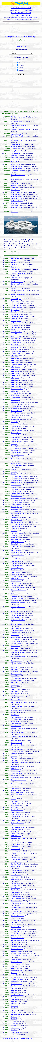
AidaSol (13, 1008)
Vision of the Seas (17, 879)
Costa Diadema (16, 947)
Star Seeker (15, 408)
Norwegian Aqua (16, 482)
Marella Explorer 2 (17, 717)
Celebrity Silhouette (17, 509)
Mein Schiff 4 (15, 669)
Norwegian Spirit (16, 743)
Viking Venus (15, 373)
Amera (13, 404)
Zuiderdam (14, 613)
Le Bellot (14, 318)
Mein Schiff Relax (16, 559)
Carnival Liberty (16, 857)
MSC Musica (15, 877)
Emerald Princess (16, 870)
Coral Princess (15, 463)
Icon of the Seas (16, 465)
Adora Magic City (16, 981)
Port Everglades (33, 18)
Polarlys (13, 1034)
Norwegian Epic (16, 771)
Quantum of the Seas (18, 838)
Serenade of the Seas (18, 652)
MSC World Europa (17, 579)
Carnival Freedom (17, 864)
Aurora (13, 712)
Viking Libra (15, 358)
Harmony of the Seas (18, 607)
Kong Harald (15, 1032)
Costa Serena (15, 888)
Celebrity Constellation (18, 498)
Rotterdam (14, 758)
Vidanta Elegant (16, 299)
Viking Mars (15, 371)
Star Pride (14, 422)
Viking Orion (15, 378)
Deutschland (15, 574)
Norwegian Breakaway (18, 780)
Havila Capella (15, 849)
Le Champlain (15, 327)
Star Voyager (15, 685)
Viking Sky (14, 380)
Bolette (13, 474)
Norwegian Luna (16, 478)
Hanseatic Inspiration (18, 273)
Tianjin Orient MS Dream (19, 702)
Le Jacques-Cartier (17, 316)
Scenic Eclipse (15, 164)
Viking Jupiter (15, 375)
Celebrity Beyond (16, 493)
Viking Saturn (15, 367)
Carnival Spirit (15, 585)
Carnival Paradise (17, 911)
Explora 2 (14, 260)
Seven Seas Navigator (18, 290)
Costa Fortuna (15, 803)
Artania (13, 790)
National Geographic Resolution (21, 129)
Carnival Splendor (17, 810)
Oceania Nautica (16, 430)
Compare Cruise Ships (23, 20)
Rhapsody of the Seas (18, 853)
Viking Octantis (15, 153)
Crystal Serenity (16, 134)
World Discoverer (16, 334)
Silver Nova (14, 157)
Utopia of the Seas (17, 546)
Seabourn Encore (16, 207)
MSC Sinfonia (15, 964)
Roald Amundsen (16, 901)
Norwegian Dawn (16, 671)
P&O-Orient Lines (11, 20)
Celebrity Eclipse (16, 507)
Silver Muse (14, 212)
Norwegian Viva (16, 476)
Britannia (14, 756)
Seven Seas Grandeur (18, 170)
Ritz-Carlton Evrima (17, 140)
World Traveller (16, 336)
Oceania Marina (16, 347)
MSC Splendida (16, 561)
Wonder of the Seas (17, 555)
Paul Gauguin (15, 301)
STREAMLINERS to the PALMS (21, 8)
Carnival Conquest (17, 890)
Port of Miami (24, 18)
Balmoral (14, 1012)
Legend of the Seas (17, 455)
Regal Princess (16, 723)
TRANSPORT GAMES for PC (21, 15)
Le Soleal (14, 428)
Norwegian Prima (16, 480)
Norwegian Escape (17, 751)
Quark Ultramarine (17, 282)
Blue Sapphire (15, 402)
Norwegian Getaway (17, 777)
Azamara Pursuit (16, 411)
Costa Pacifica (15, 846)
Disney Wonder (16, 397)
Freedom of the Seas (18, 903)
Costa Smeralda (16, 951)
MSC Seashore (16, 788)
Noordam (14, 596)
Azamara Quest (16, 433)
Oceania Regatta (16, 406)
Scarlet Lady (15, 648)
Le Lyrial (14, 424)
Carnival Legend (16, 576)
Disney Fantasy (16, 351)
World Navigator (16, 338)
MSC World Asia (16, 539)
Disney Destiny (16, 305)
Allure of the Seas (17, 663)
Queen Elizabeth (16, 496)
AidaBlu (13, 1010)
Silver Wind (14, 264)
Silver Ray (14, 155)
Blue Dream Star (16, 1014)
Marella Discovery (17, 792)
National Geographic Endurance (21, 125)
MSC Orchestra (16, 829)
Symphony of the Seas (18, 513)
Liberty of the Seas (17, 696)
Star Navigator (15, 395)
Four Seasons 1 (16, 149)
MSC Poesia (15, 814)
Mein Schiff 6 (15, 682)
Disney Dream (15, 353)
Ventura (13, 799)
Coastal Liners (16, 18)
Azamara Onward (16, 450)
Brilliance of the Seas (18, 656)
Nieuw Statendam (17, 773)
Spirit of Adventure (17, 389)
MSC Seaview (15, 892)
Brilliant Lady (15, 617)
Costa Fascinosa (16, 862)
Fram (13, 872)
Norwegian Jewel (16, 639)
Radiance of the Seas (18, 620)
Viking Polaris (15, 151)
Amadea (14, 349)
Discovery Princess (17, 700)
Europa (13, 267)
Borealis (13, 487)
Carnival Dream (16, 920)
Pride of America (16, 914)
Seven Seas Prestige (17, 136)
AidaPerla (14, 942)
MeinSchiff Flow (16, 550)
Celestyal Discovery (17, 997)
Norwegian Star (16, 678)
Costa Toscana (16, 959)
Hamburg (14, 753)
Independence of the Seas (19, 762)
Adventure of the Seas (18, 602)
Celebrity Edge (16, 452)
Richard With (15, 1025)
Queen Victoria (16, 504)
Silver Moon (14, 203)
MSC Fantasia (15, 572)
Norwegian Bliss (16, 600)
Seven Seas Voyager (18, 294)
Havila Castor (15, 844)
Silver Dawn (14, 205)
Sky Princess (15, 715)
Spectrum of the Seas (18, 728)
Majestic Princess (16, 680)
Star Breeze (15, 419)
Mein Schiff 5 (15, 691)
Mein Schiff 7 (15, 760)
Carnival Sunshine (17, 977)
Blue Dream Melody (17, 995)
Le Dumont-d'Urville (17, 323)
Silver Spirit (14, 183)
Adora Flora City (16, 970)
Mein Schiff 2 (15, 801)
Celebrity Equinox (16, 500)
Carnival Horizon (16, 931)
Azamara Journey (17, 417)
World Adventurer (16, 332)
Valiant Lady (15, 635)
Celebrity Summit (16, 520)
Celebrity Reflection (17, 587)
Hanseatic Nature (16, 278)
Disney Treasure (16, 307)
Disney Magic (15, 400)
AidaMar (14, 1003)
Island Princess (16, 437)
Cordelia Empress (17, 979)
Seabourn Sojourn (17, 196)
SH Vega (13, 185)
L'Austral (14, 435)
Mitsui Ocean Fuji (16, 198)
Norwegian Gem (16, 650)
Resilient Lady (15, 632)
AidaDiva (14, 992)
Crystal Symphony (17, 144)
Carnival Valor (15, 883)
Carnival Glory (15, 885)
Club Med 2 (15, 469)
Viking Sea (14, 382)
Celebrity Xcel (15, 489)
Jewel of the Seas (17, 624)
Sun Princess (15, 646)
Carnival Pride (15, 641)
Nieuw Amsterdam (17, 552)
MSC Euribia (15, 805)
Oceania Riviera (16, 345)
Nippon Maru (15, 310)
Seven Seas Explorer (17, 179)
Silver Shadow (15, 190)
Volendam (14, 537)
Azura (13, 775)
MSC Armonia (15, 966)
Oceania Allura (15, 312)
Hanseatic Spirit (16, 269)
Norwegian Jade (16, 674)
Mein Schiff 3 (15, 676)
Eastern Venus (15, 426)
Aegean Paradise (16, 936)
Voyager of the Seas (17, 866)
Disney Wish (15, 303)
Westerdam (15, 611)
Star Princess (15, 637)
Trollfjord (14, 1019)
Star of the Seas (16, 459)
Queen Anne (15, 528)
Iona (12, 922)
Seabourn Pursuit (16, 166)
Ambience (14, 594)
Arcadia (13, 687)
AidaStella (14, 1001)
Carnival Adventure (17, 643)
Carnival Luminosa (17, 522)
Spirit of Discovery (17, 386)
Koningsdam (15, 766)
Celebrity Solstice (16, 502)
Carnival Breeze (16, 925)
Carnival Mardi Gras (17, 940)
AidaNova (14, 973)
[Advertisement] (21, 27)
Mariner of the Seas (17, 732)
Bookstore (33, 20)
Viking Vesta (15, 360)
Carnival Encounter (17, 598)
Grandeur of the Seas (18, 907)
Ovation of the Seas (17, 816)
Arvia (12, 918)
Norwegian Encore (17, 533)
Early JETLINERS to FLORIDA (21, 13)
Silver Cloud (15, 258)
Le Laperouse (15, 325)
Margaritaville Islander (18, 749)
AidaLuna (14, 988)
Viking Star (14, 384)
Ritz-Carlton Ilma (16, 121)
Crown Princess (16, 842)
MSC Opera (15, 999)
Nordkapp (14, 1030)
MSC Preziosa (15, 689)
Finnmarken (15, 1028)
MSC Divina (15, 693)
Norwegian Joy (16, 448)
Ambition (14, 535)
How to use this (21, 46)
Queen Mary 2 (15, 391)
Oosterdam (14, 667)
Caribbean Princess (17, 898)
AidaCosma (15, 968)
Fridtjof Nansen (16, 896)
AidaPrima (14, 944)
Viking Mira (14, 356)
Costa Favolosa (16, 875)
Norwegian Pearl (16, 661)
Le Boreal (14, 444)
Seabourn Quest (16, 194)
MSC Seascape (16, 769)
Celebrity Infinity (16, 544)
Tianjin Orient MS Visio (18, 795)
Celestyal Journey (17, 511)
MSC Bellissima (16, 836)
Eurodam (14, 563)
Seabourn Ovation (17, 201)
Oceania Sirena (16, 439)
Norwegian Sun (16, 581)
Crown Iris (14, 1006)
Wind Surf (14, 472)
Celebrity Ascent (16, 491)
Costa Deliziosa (16, 517)
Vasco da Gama (16, 485)
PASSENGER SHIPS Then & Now (21, 10)
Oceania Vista (15, 314)
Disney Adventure (16, 364)
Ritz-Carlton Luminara (18, 117)
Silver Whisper (15, 192)
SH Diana (14, 271)
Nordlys (13, 1021)
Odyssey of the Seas (17, 784)
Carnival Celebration (17, 938)
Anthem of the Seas (17, 823)
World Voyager (16, 340)
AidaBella (14, 990)
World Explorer (16, 343)
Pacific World (15, 721)
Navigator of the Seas (18, 736)
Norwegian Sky (16, 719)
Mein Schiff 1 (15, 808)
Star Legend (15, 415)
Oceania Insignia (16, 441)
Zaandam (14, 531)
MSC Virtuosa (15, 812)
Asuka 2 (13, 329)
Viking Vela (14, 362)
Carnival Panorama (17, 916)
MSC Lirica (14, 975)
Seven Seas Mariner (17, 284)
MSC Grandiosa (16, 831)
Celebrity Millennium (17, 526)
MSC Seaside (15, 894)
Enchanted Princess (17, 710)
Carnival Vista (15, 933)
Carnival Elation (16, 953)
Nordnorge (14, 1023)
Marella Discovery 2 (17, 827)
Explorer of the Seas (17, 745)
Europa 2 (14, 146)
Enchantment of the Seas (19, 955)
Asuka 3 (13, 288)
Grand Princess (16, 615)
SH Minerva (14, 187)
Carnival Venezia (16, 986)
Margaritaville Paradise (18, 590)
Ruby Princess (15, 859)
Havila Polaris (15, 820)
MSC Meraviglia (16, 851)
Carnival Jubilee (16, 927)
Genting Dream (16, 393)
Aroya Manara (15, 413)
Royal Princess (16, 726)
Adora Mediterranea (17, 630)
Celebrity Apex (15, 446)
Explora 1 (14, 262)
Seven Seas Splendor (18, 175)
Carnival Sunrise (16, 962)
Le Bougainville (16, 321)
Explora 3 (14, 162)
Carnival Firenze (16, 984)
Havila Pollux (15, 833)
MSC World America (17, 542)
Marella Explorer (16, 628)
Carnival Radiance (17, 949)
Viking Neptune (16, 369)
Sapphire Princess (17, 568)
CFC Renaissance (17, 524)
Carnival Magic (16, 929)
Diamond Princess (17, 565)
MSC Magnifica (16, 740)
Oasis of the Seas (17, 706)
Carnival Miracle (16, 570)
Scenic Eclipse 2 (16, 160)
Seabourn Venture (17, 168)
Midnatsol (14, 1017)
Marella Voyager (16, 583)
